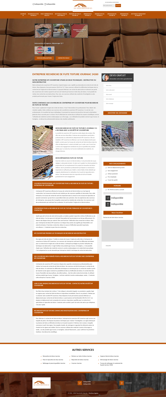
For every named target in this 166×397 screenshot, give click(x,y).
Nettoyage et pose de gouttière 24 (61, 14)
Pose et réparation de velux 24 (47, 14)
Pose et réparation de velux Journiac (53, 359)
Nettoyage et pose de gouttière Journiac (54, 363)
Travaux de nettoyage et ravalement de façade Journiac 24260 (111, 364)
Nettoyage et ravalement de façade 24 (138, 14)
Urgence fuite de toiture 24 (99, 14)
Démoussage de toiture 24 (111, 14)
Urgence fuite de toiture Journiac (109, 356)
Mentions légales (93, 393)
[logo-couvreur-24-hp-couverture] (83, 6)
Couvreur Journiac (77, 363)
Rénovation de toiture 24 (124, 14)
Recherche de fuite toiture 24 (33, 14)
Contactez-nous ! (64, 58)
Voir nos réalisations (44, 58)
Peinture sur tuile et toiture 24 (75, 14)
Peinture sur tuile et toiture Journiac (82, 356)
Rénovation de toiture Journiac (51, 356)
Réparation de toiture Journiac (80, 359)
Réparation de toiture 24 (88, 14)
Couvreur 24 (23, 14)
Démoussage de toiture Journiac (109, 359)
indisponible (38, 4)
